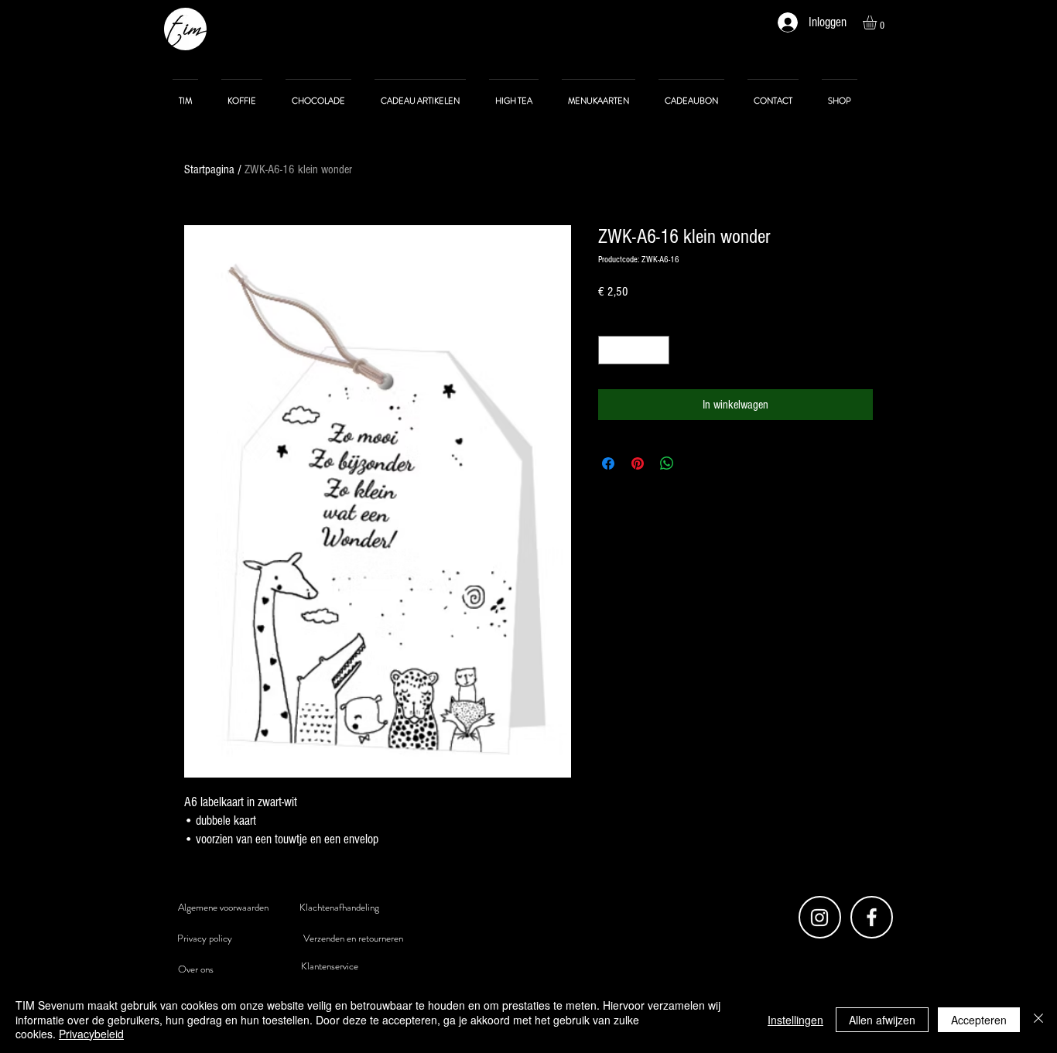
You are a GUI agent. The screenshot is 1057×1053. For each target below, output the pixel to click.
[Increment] (657, 350)
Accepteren (979, 1019)
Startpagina (209, 169)
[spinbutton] (634, 350)
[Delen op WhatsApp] (667, 463)
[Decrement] (610, 350)
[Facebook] (872, 917)
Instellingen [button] (795, 1019)
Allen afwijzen (882, 1019)
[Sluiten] (1038, 1019)
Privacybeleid (91, 1033)
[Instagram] (819, 917)
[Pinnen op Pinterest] (637, 463)
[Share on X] (696, 463)
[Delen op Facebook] (608, 463)
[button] (878, 22)
